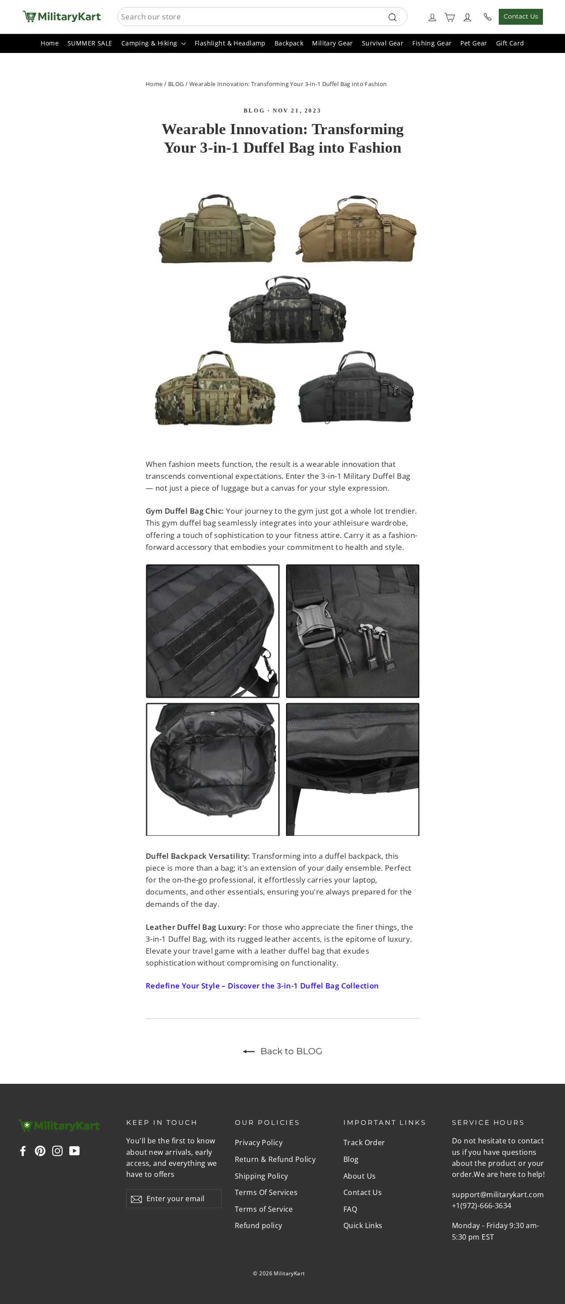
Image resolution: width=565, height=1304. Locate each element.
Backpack (289, 43)
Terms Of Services (266, 1192)
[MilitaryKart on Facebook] (23, 1150)
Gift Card (510, 43)
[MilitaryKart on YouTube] (74, 1150)
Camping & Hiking (150, 43)
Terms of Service (264, 1209)
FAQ (350, 1209)
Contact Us (521, 16)
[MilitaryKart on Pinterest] (40, 1150)
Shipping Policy (261, 1176)
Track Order (364, 1142)
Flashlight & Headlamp (230, 43)
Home (50, 43)
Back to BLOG (290, 1051)
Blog (254, 110)
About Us (359, 1176)
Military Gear (332, 43)
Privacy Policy (258, 1142)
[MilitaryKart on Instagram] (57, 1150)
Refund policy (258, 1225)
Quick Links (363, 1225)
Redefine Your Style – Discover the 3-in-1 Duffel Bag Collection (262, 986)
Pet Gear (473, 43)
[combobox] (262, 16)
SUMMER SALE (90, 43)
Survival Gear (383, 43)
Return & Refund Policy (275, 1159)
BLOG (176, 84)
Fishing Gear (432, 43)
